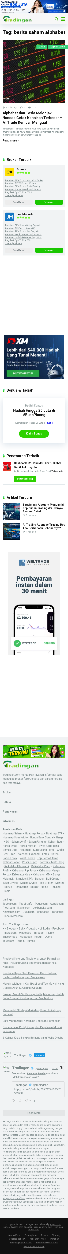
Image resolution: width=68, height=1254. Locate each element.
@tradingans (42, 1068)
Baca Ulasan (19, 202)
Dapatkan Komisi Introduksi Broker (24, 180)
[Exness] (9, 175)
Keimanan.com (11, 912)
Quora (48, 936)
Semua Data (10, 849)
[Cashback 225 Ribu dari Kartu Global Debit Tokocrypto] (7, 469)
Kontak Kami (14, 1235)
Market (59, 882)
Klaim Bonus (34, 433)
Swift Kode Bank (49, 845)
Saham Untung (37, 841)
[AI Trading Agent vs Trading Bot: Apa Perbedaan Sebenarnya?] (11, 539)
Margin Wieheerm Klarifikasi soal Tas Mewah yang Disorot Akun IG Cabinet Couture (33, 985)
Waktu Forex (27, 858)
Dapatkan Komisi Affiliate (20, 183)
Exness (21, 169)
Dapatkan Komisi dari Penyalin (22, 231)
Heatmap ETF (54, 833)
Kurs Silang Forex (44, 849)
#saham (32, 1073)
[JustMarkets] (9, 220)
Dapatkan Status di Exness (23, 189)
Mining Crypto (28, 882)
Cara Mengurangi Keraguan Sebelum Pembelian (31, 1020)
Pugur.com (41, 903)
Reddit (38, 936)
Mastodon (26, 936)
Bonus (8, 886)
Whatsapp (25, 932)
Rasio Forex (10, 858)
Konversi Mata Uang (52, 862)
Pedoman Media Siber (47, 1242)
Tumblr (31, 941)
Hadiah (29, 405)
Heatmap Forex (34, 833)
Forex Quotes (50, 854)
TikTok (50, 932)
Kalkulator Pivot (40, 866)
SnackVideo (10, 936)
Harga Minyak (28, 845)
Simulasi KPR (24, 878)
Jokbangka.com (42, 907)
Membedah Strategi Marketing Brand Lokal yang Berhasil (32, 1012)
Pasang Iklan (31, 1235)
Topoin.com (10, 903)
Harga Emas (10, 845)
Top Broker (46, 882)
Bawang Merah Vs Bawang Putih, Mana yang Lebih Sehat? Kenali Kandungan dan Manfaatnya (33, 996)
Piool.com (9, 907)
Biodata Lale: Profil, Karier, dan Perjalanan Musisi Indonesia (32, 1029)
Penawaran (21, 886)
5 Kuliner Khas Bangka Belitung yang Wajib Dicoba (33, 1037)
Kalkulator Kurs (21, 874)
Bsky (22, 928)
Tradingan (20, 1068)
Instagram (10, 932)
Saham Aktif (18, 841)
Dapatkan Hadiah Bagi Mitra (23, 237)
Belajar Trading (39, 886)
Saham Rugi (55, 841)
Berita (42, 47)
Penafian (55, 1185)
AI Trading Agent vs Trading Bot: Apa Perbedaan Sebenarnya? (44, 526)
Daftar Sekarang (25, 479)
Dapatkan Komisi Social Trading (22, 186)
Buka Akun (49, 202)
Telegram (8, 941)
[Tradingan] (17, 19)
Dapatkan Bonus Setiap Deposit (22, 225)
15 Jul (55, 1068)
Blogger (11, 928)
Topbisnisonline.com (42, 1227)
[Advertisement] (34, 300)
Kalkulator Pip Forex (24, 870)
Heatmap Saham (12, 833)
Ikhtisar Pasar (11, 862)
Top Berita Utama (47, 858)
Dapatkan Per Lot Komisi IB (20, 228)
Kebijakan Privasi (38, 1238)
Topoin (20, 941)
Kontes (38, 405)
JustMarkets (25, 214)
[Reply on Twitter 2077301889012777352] (14, 1101)
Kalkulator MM (41, 874)
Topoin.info (25, 903)
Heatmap (25, 849)
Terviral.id (57, 912)
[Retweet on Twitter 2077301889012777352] (20, 1101)
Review (44, 1235)
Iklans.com (23, 907)
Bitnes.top (43, 912)
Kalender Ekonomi (29, 854)
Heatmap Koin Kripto (15, 837)
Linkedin (45, 928)
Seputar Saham (58, 47)
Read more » (11, 140)
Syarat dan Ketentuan (34, 1246)
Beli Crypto (52, 878)
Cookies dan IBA (17, 1238)
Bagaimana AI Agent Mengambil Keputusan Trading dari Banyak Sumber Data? (43, 508)
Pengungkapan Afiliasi (14, 1198)
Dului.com (29, 912)
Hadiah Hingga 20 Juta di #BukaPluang (34, 412)
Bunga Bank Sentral (42, 837)
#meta (41, 1073)
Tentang (56, 1235)
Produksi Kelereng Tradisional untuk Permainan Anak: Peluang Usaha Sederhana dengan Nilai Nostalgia (31, 962)
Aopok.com (57, 903)
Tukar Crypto (10, 882)
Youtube (32, 928)
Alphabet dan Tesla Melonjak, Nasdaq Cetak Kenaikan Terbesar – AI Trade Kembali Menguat (32, 117)
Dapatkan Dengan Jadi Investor (23, 234)
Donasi (39, 878)
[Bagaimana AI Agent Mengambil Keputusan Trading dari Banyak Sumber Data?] (11, 519)
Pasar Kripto (29, 862)
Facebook (58, 928)
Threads (39, 932)
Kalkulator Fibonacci (16, 866)
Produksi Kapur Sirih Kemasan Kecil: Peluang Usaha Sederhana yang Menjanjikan (30, 975)
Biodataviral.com (13, 916)
